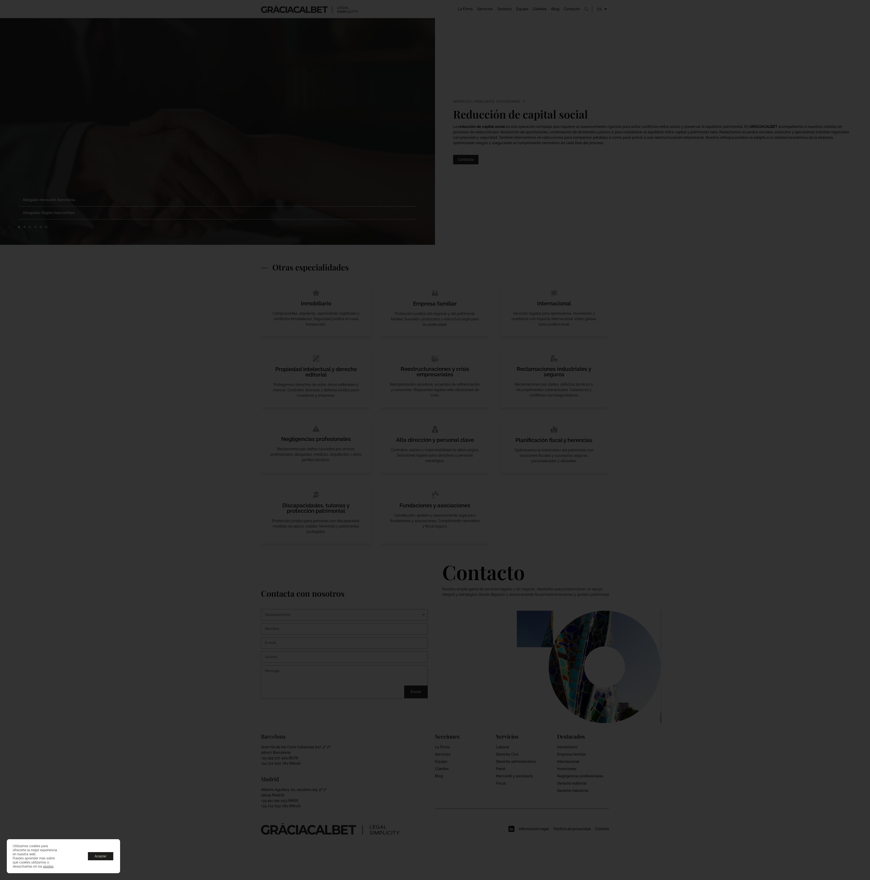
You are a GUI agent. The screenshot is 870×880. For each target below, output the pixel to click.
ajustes (48, 866)
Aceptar (100, 856)
